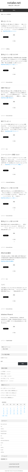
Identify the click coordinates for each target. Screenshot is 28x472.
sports (2, 447)
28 (14, 413)
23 (20, 412)
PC (1, 445)
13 (10, 410)
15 (17, 410)
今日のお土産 (3, 397)
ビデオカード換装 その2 (6, 392)
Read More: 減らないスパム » (9, 31)
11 (3, 410)
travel (2, 449)
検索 (2, 361)
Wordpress (20, 470)
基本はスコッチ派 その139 (9, 221)
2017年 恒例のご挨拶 (5, 390)
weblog (7, 48)
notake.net (14, 2)
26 (7, 413)
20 (10, 412)
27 (10, 413)
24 (24, 412)
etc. (7, 149)
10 (24, 408)
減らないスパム (6, 21)
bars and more (9, 82)
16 (20, 410)
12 (7, 410)
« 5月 (3, 415)
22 (17, 412)
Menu (14, 10)
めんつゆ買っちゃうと (5, 388)
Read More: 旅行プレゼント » (11, 131)
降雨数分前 (3, 373)
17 (24, 410)
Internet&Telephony (10, 182)
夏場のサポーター (4, 380)
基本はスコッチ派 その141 (9, 54)
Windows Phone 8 (7, 314)
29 (17, 413)
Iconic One (7, 470)
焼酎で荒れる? (5, 88)
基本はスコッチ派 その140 (9, 188)
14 (14, 410)
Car (1, 426)
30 (20, 413)
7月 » (6, 415)
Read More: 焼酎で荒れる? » (7, 97)
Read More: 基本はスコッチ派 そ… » (9, 64)
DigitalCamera (4, 431)
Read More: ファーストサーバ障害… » (13, 164)
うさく (3, 284)
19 (7, 412)
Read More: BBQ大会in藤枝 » (7, 261)
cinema (2, 428)
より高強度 (3, 371)
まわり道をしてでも (5, 378)
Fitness (2, 438)
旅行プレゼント (6, 121)
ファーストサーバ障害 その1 (10, 154)
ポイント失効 (3, 376)
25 (3, 413)
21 (14, 412)
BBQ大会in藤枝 (6, 253)
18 (3, 412)
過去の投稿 (5, 349)
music (2, 442)
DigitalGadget (9, 340)
